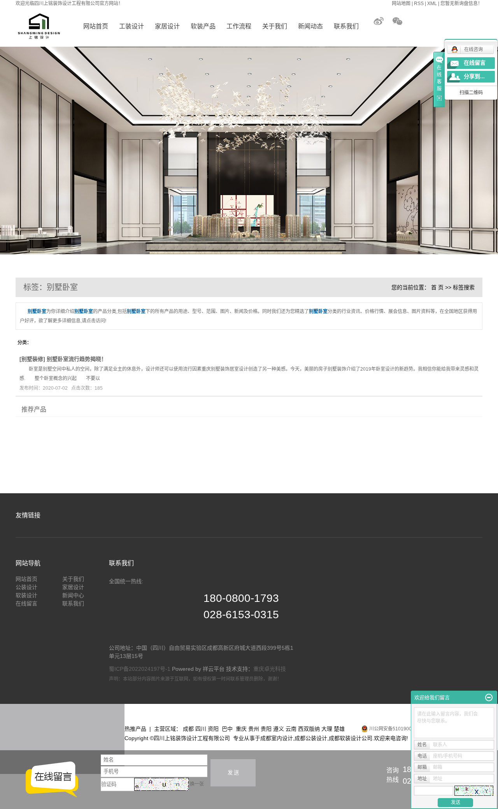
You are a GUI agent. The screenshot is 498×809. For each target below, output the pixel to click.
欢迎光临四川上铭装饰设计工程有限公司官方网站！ (69, 3)
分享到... (474, 76)
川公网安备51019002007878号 (401, 729)
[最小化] (489, 698)
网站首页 (95, 26)
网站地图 (401, 3)
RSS (419, 3)
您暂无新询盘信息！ (461, 3)
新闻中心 (73, 595)
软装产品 (203, 26)
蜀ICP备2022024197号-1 (139, 669)
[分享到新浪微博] (382, 21)
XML (432, 3)
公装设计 (26, 587)
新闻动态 (310, 26)
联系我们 (346, 26)
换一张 (197, 784)
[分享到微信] (397, 21)
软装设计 (26, 595)
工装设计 (131, 26)
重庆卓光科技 (269, 669)
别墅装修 (32, 359)
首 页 (437, 287)
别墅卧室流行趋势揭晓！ (77, 359)
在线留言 (26, 603)
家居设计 (167, 26)
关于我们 (274, 26)
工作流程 (238, 26)
